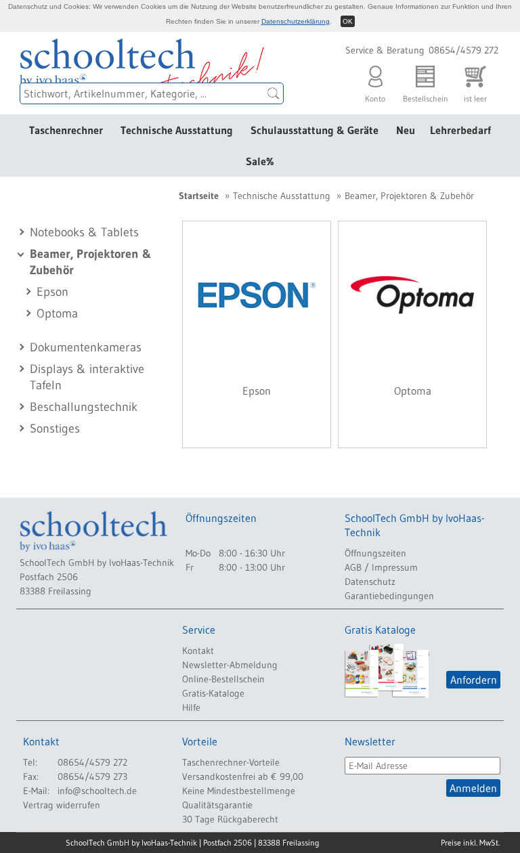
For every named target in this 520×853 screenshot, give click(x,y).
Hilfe (191, 707)
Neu (405, 130)
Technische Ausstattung (177, 130)
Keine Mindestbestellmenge (238, 791)
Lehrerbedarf (460, 130)
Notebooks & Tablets (84, 232)
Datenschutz (370, 581)
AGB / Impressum (381, 567)
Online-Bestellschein (223, 679)
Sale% (260, 161)
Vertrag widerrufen (61, 805)
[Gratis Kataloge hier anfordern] (387, 671)
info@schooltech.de (97, 791)
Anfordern (473, 679)
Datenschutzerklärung (295, 21)
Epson (52, 291)
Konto (375, 94)
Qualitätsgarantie (217, 805)
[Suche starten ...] (273, 93)
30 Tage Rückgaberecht (230, 819)
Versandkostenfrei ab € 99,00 (242, 776)
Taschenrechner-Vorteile (231, 762)
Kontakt (198, 650)
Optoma (57, 313)
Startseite (199, 196)
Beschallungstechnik (83, 406)
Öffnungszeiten (375, 553)
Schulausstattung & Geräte (314, 130)
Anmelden (473, 788)
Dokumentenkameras (86, 347)
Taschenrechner (66, 130)
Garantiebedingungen (389, 596)
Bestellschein (425, 94)
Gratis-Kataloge (213, 693)
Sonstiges (55, 428)
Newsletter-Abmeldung (230, 665)
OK (348, 21)
